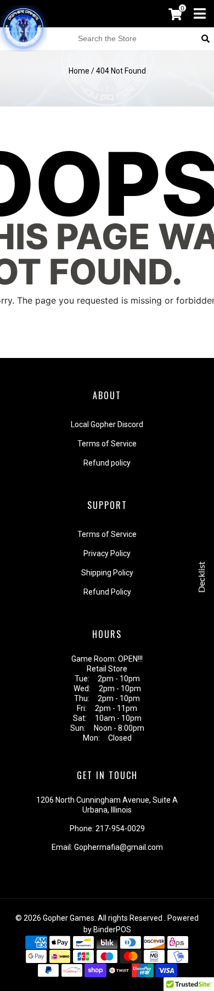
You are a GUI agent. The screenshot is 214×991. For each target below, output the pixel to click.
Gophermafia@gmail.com (118, 847)
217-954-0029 (120, 828)
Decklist (202, 576)
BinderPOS (112, 929)
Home (79, 70)
